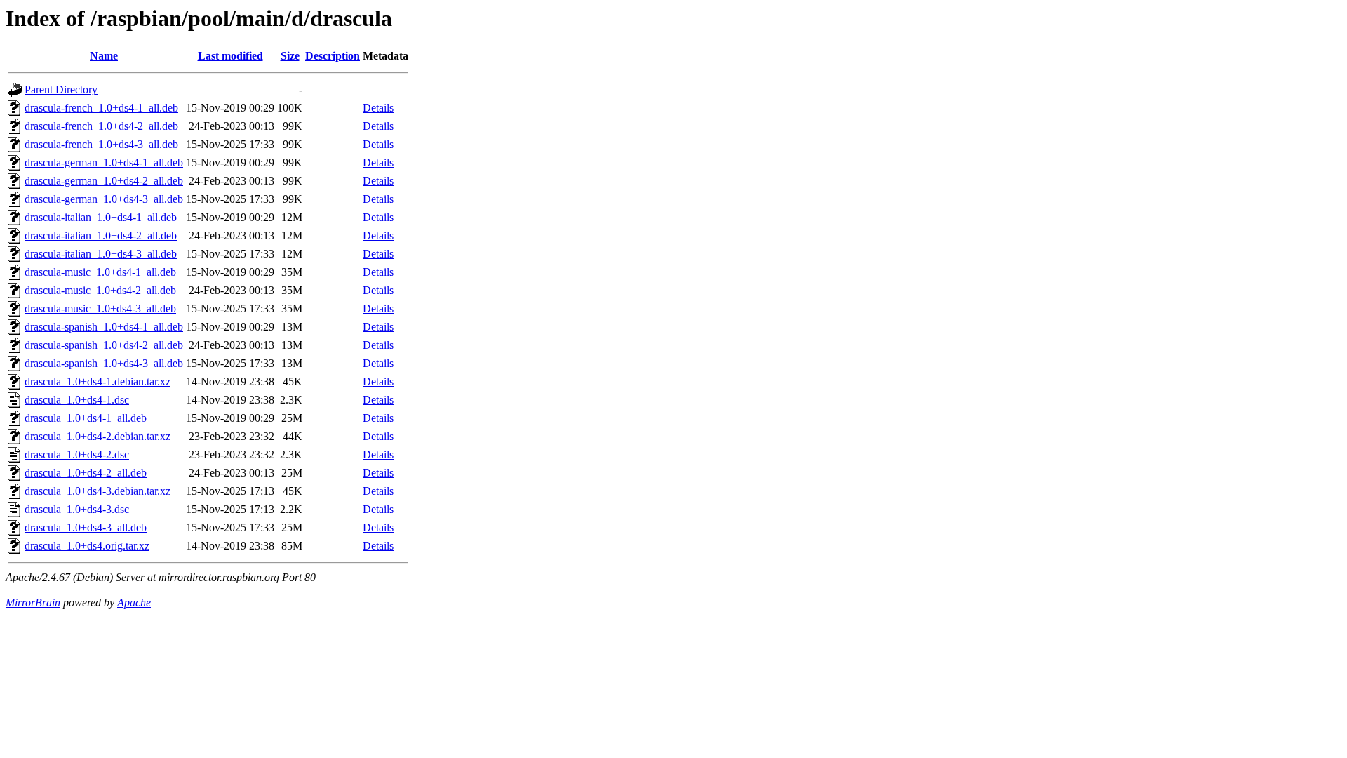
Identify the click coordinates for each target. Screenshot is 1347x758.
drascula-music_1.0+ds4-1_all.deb (100, 272)
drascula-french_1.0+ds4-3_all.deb (101, 144)
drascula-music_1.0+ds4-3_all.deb (100, 308)
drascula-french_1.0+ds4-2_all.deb (101, 126)
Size (290, 56)
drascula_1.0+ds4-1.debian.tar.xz (97, 381)
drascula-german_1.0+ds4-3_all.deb (104, 199)
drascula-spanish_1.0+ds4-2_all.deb (104, 345)
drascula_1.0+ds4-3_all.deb (86, 527)
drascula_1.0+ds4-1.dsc (77, 400)
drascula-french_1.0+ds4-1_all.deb (101, 108)
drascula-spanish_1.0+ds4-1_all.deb (104, 327)
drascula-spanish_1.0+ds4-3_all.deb (104, 363)
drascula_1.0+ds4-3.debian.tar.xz (97, 491)
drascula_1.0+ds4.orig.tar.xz (87, 546)
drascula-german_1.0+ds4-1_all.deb (104, 162)
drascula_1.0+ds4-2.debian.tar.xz (97, 436)
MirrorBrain (33, 603)
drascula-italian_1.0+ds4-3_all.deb (101, 254)
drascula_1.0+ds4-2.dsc (77, 454)
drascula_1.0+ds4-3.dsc (77, 509)
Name (104, 56)
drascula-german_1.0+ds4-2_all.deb (104, 181)
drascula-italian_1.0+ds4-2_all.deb (101, 235)
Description (332, 56)
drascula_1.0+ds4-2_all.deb (86, 473)
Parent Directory (61, 89)
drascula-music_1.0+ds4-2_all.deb (100, 290)
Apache (134, 603)
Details (378, 108)
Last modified (230, 56)
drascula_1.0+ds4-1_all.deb (86, 418)
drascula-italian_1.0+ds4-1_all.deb (101, 217)
